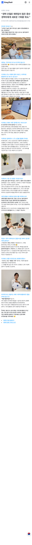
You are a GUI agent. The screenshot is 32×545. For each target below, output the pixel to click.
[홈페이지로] (7, 2)
